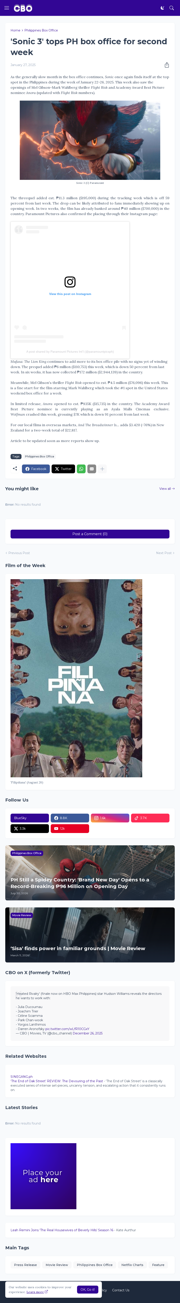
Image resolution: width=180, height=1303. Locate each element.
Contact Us (120, 1290)
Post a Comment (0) (90, 534)
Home (15, 30)
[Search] (172, 8)
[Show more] (102, 468)
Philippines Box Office (41, 30)
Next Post (164, 553)
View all (165, 489)
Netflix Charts (132, 1265)
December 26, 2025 (88, 1033)
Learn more (35, 1292)
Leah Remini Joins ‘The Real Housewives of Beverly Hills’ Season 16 (62, 1230)
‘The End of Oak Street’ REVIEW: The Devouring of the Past (57, 1081)
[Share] (165, 65)
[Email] (91, 468)
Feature (158, 1265)
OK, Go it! (88, 1290)
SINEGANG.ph (22, 1077)
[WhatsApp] (81, 468)
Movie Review (57, 1265)
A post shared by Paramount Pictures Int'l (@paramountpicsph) (70, 351)
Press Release (25, 1265)
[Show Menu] (7, 8)
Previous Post (19, 553)
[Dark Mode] (162, 8)
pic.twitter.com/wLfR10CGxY (67, 1029)
